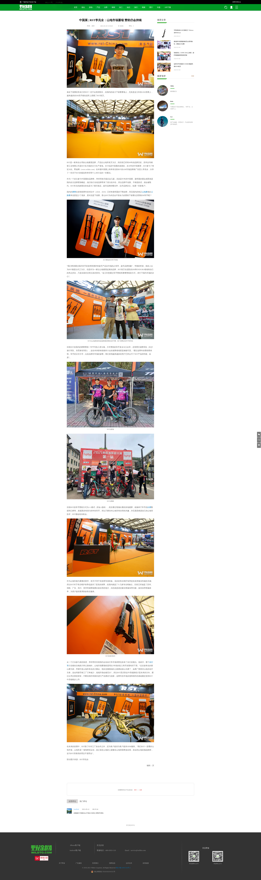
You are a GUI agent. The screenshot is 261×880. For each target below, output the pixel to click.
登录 (135, 790)
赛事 (74, 192)
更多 (192, 76)
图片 (151, 7)
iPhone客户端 (75, 845)
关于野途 (62, 863)
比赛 (149, 507)
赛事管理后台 (236, 2)
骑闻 (113, 7)
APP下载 (168, 7)
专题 (158, 7)
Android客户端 (75, 850)
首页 (75, 7)
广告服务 (79, 863)
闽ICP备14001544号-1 (123, 868)
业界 (105, 7)
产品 (98, 7)
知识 (128, 7)
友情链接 (146, 863)
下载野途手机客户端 (29, 2)
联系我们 (95, 863)
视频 (143, 7)
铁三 (121, 7)
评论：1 (131, 26)
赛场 (90, 7)
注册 (140, 790)
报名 (83, 7)
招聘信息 (112, 863)
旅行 (136, 7)
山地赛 (145, 192)
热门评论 (83, 801)
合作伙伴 (129, 863)
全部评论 (72, 801)
